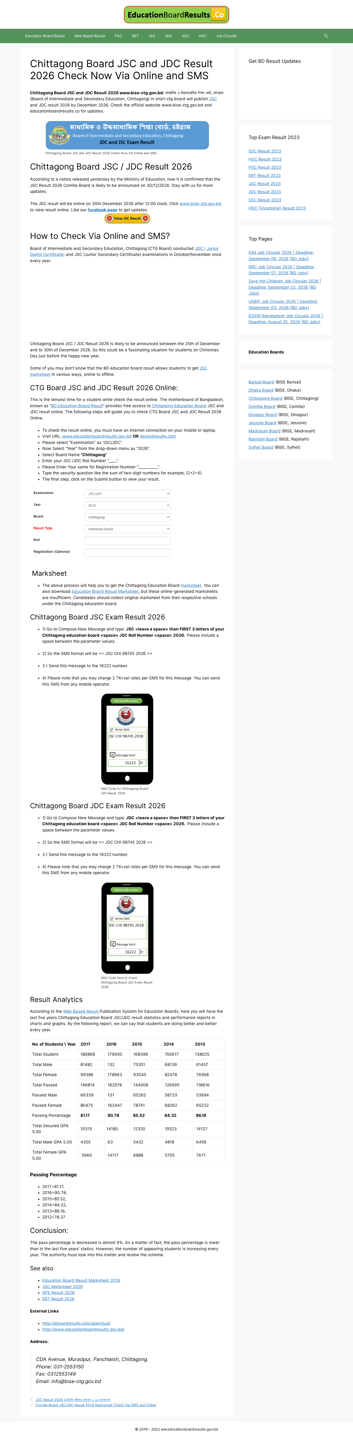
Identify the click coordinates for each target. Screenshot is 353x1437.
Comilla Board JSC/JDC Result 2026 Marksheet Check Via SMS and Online (96, 1405)
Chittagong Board (265, 398)
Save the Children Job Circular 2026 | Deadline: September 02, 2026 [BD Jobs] (285, 287)
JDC (168, 36)
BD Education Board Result (77, 405)
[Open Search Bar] (326, 36)
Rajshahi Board (263, 439)
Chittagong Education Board (179, 405)
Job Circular (226, 36)
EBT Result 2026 (58, 1298)
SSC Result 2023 (265, 151)
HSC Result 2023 (265, 159)
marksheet (191, 585)
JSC (151, 36)
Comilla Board (262, 406)
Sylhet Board (261, 447)
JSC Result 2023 (265, 183)
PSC (118, 36)
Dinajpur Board (263, 414)
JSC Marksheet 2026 (62, 1286)
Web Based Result (89, 36)
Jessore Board (262, 422)
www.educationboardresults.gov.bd (96, 436)
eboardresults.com (158, 436)
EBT (135, 36)
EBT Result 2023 (265, 175)
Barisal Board (261, 382)
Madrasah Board (265, 431)
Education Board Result (45, 36)
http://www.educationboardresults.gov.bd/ (83, 1329)
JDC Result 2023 (265, 191)
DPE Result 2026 (58, 1292)
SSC (185, 36)
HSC (203, 36)
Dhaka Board (261, 390)
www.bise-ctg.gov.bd (200, 203)
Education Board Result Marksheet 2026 (81, 1280)
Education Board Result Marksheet (105, 591)
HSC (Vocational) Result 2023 (277, 208)
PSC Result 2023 (265, 167)
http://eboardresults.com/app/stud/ (76, 1323)
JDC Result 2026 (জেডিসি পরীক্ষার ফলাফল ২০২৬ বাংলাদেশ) (73, 1400)
